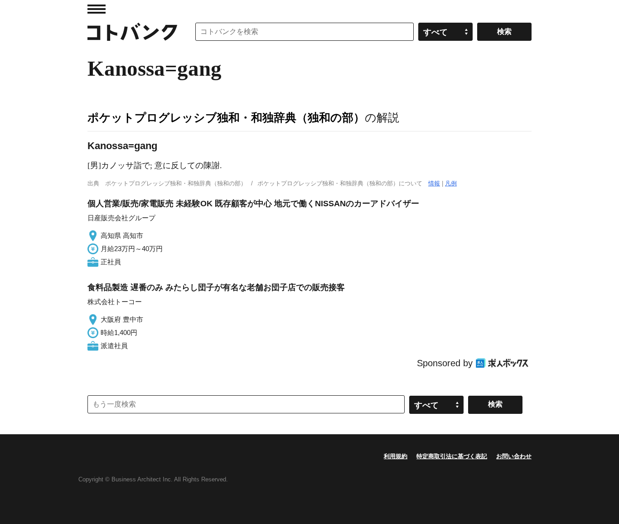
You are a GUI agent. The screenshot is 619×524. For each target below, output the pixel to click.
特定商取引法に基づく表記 (451, 456)
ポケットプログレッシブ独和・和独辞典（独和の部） (226, 117)
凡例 (451, 183)
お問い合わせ (514, 456)
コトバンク (132, 32)
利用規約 (395, 456)
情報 (434, 183)
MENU (96, 9)
